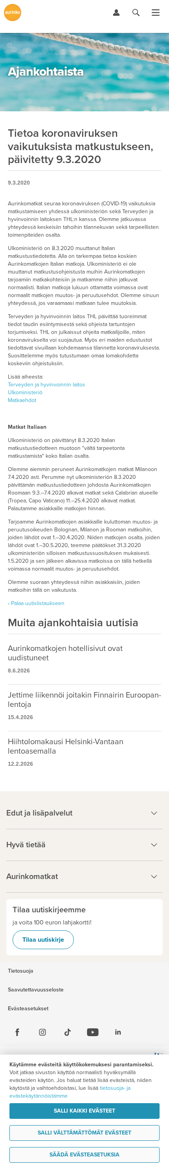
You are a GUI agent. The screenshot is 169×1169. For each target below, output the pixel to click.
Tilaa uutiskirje (43, 940)
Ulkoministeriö (25, 392)
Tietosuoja (20, 971)
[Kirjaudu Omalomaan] (116, 12)
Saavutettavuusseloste (36, 990)
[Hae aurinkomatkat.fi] (136, 12)
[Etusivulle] (12, 12)
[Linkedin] (118, 1032)
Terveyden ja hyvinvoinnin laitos (46, 384)
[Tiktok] (68, 1032)
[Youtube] (93, 1032)
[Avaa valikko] (155, 12)
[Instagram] (42, 1032)
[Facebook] (17, 1032)
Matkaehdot (22, 400)
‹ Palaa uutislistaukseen (36, 603)
